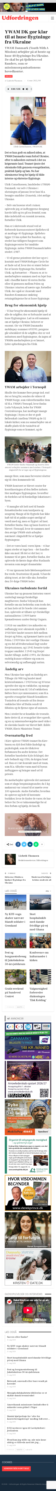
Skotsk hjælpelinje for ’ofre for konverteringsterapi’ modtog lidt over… (28, 1417)
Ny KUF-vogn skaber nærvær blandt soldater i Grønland (26, 1347)
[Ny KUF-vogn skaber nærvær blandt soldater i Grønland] (15, 902)
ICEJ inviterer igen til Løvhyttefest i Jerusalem (26, 1429)
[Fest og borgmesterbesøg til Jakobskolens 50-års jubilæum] (15, 940)
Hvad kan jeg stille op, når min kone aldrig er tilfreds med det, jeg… (26, 1441)
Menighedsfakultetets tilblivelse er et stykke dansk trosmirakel (27, 1394)
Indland (9, 76)
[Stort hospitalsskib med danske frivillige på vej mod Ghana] (40, 902)
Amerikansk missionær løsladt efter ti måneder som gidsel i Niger (27, 1406)
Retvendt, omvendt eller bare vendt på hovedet (27, 1382)
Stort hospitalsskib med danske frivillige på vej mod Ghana (29, 1359)
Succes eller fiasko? (17, 1336)
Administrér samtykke (16, 1468)
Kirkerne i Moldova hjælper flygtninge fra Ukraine (15, 880)
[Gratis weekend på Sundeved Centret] (15, 977)
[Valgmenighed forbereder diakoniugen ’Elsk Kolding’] (40, 977)
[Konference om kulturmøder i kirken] (40, 940)
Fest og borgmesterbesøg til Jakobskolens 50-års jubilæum (23, 1371)
